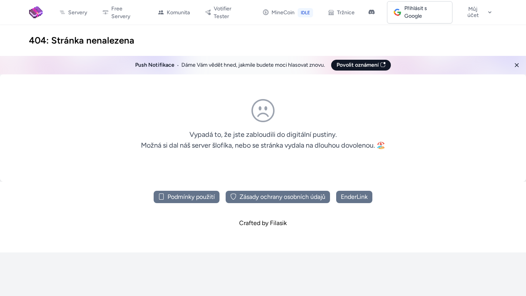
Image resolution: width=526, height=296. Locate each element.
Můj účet (473, 12)
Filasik (278, 223)
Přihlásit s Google (415, 12)
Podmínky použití (191, 196)
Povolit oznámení (358, 65)
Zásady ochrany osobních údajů (282, 196)
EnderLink (354, 196)
